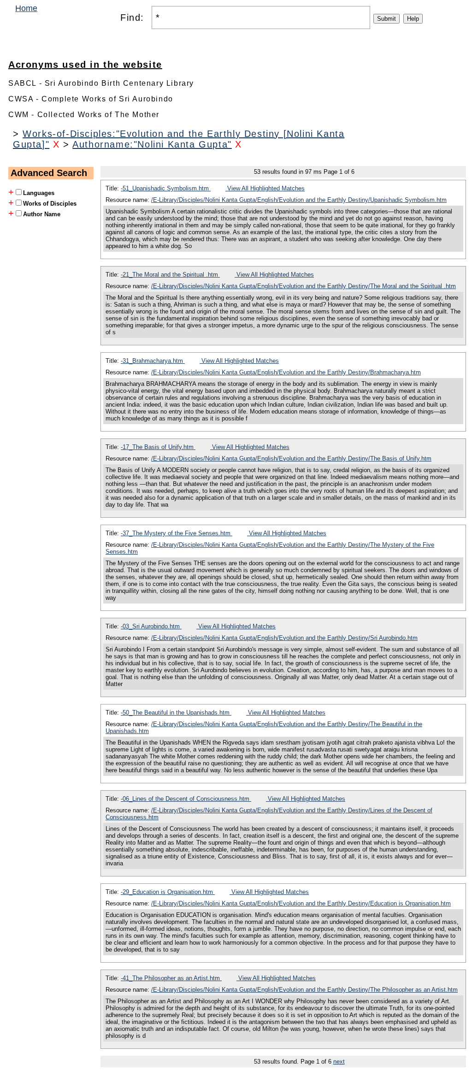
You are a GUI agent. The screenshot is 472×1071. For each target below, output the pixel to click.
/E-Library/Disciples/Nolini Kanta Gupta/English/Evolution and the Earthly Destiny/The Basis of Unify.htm (291, 458)
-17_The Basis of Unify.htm (158, 447)
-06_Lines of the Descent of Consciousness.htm (186, 798)
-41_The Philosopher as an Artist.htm (171, 978)
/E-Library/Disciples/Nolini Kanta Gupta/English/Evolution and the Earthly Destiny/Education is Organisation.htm (301, 903)
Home (26, 8)
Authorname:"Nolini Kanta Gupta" (152, 144)
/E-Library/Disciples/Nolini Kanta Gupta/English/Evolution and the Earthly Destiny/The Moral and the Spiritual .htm (303, 286)
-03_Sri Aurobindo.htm (151, 626)
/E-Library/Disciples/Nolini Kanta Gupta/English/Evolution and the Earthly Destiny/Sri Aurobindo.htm (284, 637)
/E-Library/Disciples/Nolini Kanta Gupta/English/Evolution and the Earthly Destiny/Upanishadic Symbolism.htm (299, 199)
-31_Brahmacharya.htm (153, 360)
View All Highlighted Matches (265, 188)
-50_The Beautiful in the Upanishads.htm (176, 712)
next (339, 1061)
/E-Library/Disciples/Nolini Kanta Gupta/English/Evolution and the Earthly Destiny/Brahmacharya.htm (286, 372)
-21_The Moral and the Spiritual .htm (170, 274)
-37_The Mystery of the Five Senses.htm (176, 533)
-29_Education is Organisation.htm (168, 891)
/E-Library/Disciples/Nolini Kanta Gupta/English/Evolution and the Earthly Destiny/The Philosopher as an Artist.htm (304, 989)
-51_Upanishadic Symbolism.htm (166, 188)
